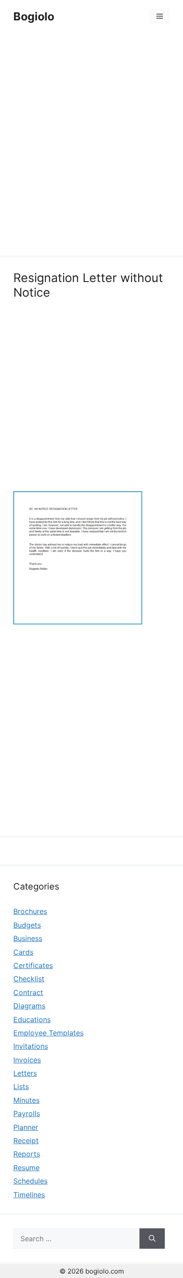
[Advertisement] (91, 145)
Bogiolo (33, 16)
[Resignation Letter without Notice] (77, 621)
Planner (25, 1127)
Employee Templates (48, 1032)
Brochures (30, 911)
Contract (28, 992)
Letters (25, 1073)
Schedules (30, 1180)
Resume (26, 1167)
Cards (23, 952)
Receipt (26, 1140)
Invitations (30, 1046)
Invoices (27, 1059)
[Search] (152, 1238)
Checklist (28, 978)
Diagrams (29, 1005)
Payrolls (26, 1113)
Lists (21, 1086)
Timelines (29, 1194)
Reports (26, 1153)
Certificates (33, 965)
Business (27, 938)
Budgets (27, 925)
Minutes (26, 1100)
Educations (32, 1019)
